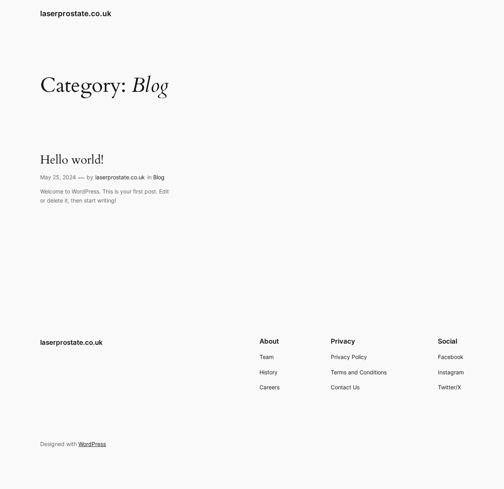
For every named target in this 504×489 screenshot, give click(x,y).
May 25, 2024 (58, 177)
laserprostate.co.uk (75, 13)
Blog (159, 177)
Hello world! (72, 160)
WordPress (92, 444)
